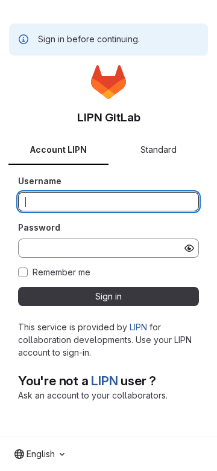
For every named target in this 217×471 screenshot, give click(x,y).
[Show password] (189, 248)
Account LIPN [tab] (58, 149)
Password (39, 227)
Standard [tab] (158, 149)
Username (39, 181)
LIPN (138, 327)
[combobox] (39, 454)
